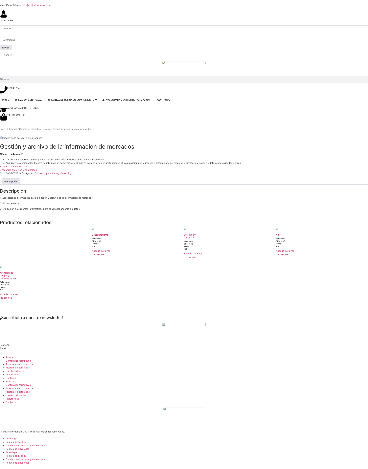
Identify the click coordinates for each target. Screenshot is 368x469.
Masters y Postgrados (18, 367)
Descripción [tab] (11, 181)
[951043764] (3, 89)
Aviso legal (12, 438)
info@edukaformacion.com (36, 5)
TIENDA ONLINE (16, 115)
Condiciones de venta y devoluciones (26, 445)
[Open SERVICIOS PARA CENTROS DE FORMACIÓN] (151, 100)
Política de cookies (16, 442)
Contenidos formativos (18, 360)
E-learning (12, 129)
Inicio (2, 129)
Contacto (11, 378)
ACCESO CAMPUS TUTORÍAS (23, 107)
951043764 (13, 88)
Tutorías (10, 357)
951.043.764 (18, 344)
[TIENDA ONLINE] (3, 117)
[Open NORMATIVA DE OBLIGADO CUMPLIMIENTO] (96, 100)
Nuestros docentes (16, 371)
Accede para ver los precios (15, 166)
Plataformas (12, 374)
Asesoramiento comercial (19, 364)
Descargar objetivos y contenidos (18, 169)
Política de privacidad (17, 448)
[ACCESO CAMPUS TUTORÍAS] (3, 109)
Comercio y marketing (30, 129)
